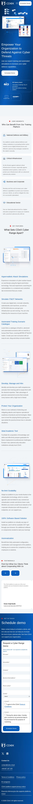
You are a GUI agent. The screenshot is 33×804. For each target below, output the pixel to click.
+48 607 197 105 (6, 768)
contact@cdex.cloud (8, 765)
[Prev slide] (5, 573)
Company (5, 670)
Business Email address (9, 678)
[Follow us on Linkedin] (7, 753)
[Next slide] (15, 573)
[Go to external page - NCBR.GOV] (15, 97)
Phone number (7, 685)
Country (5, 693)
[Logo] (7, 3)
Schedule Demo (25, 3)
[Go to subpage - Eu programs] (6, 97)
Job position (6, 662)
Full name (5, 654)
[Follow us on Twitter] (2, 753)
